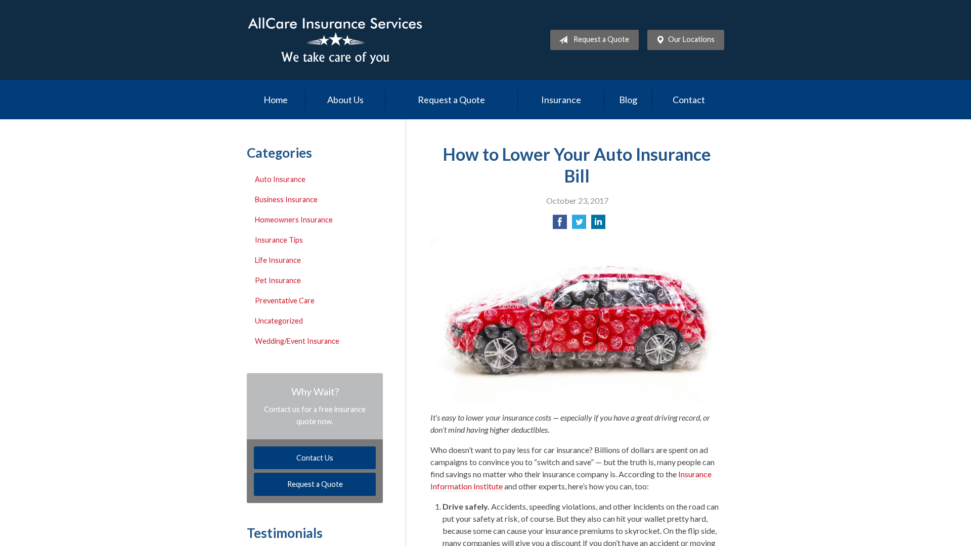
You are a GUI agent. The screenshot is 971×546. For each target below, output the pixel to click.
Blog (628, 99)
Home (275, 99)
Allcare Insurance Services (335, 40)
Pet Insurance (278, 280)
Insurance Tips (279, 240)
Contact (689, 99)
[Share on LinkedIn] (598, 225)
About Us (345, 99)
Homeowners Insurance (294, 219)
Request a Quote (601, 39)
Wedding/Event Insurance (297, 341)
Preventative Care (285, 300)
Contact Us (314, 457)
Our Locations (691, 39)
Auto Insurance (280, 179)
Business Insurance (286, 199)
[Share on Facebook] (560, 225)
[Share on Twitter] (579, 225)
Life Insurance (278, 260)
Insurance (561, 99)
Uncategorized (279, 320)
